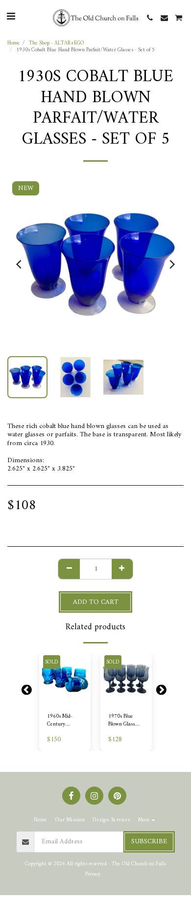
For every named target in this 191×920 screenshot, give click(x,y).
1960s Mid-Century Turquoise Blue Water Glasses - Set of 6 (64, 720)
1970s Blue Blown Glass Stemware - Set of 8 (125, 720)
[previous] (19, 264)
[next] (171, 264)
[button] (10, 17)
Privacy (92, 874)
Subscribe (149, 841)
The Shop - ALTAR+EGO (56, 43)
